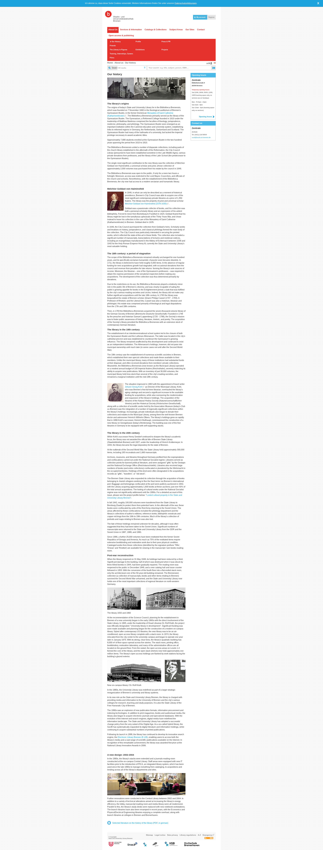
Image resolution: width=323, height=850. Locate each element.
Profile (138, 42)
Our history (130, 63)
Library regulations (188, 835)
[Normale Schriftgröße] (207, 64)
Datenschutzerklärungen (186, 3)
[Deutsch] (215, 63)
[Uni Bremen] (115, 846)
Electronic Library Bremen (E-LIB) (133, 737)
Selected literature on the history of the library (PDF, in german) (140, 823)
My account (201, 17)
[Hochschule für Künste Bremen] (155, 846)
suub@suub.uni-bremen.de (201, 137)
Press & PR (166, 42)
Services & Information (131, 30)
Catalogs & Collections (156, 30)
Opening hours (205, 117)
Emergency (207, 835)
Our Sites (189, 30)
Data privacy (172, 835)
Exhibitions (140, 50)
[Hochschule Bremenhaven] (192, 846)
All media (122, 68)
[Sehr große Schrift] (211, 64)
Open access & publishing (121, 35)
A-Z (199, 835)
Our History (116, 42)
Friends (113, 46)
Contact (201, 30)
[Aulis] (145, 846)
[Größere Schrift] (209, 64)
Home (110, 63)
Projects (165, 50)
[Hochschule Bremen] (171, 846)
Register (211, 17)
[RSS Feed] (208, 838)
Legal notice (160, 835)
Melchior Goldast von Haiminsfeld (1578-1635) (146, 204)
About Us (112, 30)
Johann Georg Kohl (133, 387)
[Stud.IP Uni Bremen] (132, 846)
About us (119, 63)
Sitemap (149, 835)
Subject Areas (176, 30)
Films (112, 58)
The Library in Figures (118, 50)
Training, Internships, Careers (121, 54)
